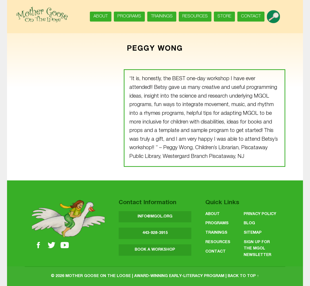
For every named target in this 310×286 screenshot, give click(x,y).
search (275, 15)
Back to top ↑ (243, 276)
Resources (195, 16)
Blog (249, 223)
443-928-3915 (155, 233)
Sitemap (253, 233)
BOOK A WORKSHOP (155, 250)
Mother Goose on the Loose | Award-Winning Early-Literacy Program (144, 276)
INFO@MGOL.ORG (155, 217)
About (100, 16)
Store (224, 16)
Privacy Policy (260, 214)
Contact (251, 16)
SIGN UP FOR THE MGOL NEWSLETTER (257, 248)
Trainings (162, 16)
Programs (129, 16)
